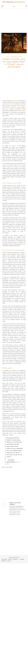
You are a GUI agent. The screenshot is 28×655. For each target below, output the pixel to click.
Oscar (22, 152)
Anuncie (9, 560)
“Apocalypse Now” (15, 105)
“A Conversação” (21, 165)
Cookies (10, 559)
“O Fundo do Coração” (15, 107)
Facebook (15, 559)
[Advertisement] (14, 84)
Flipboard (3, 560)
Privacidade (4, 559)
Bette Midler (22, 110)
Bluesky (22, 559)
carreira (13, 145)
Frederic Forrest (16, 100)
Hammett (5, 109)
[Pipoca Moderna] (2, 6)
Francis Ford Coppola (8, 165)
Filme (7, 56)
